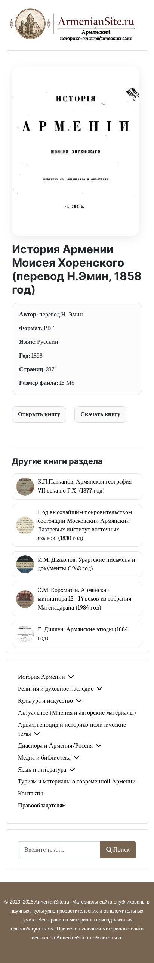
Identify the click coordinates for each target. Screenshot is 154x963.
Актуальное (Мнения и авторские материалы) (77, 712)
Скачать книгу (100, 414)
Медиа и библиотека (44, 757)
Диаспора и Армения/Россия (55, 745)
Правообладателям (42, 805)
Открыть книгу (39, 414)
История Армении (41, 677)
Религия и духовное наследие (55, 689)
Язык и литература (42, 769)
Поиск (121, 849)
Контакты (30, 793)
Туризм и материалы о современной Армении (77, 781)
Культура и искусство (45, 700)
